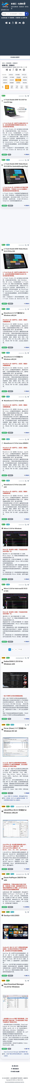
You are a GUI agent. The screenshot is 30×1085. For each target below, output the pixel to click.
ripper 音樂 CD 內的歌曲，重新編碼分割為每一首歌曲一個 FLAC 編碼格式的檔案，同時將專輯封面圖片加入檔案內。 (16, 798)
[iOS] (16, 23)
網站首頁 (16, 1066)
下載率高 (17, 87)
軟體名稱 (27, 87)
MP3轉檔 (12, 77)
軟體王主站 (5, 10)
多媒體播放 (26, 907)
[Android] (20, 23)
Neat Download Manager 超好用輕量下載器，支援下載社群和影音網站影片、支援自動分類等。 (16, 1054)
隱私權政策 (16, 1068)
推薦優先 (12, 87)
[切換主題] (25, 3)
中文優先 (22, 87)
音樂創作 (18, 80)
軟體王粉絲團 (15, 1071)
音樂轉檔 (18, 82)
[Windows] (6, 23)
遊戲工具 (27, 975)
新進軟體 (12, 17)
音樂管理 (5, 82)
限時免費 (5, 17)
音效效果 (12, 80)
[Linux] (13, 23)
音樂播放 (25, 80)
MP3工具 (24, 74)
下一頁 (20, 649)
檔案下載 (27, 1048)
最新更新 (18, 17)
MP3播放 (5, 77)
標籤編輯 (19, 77)
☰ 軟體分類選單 (15, 57)
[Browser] (23, 23)
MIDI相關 (17, 74)
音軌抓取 (25, 82)
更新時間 (7, 87)
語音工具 (25, 77)
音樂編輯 (12, 82)
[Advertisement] (15, 39)
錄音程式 (5, 80)
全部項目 (11, 74)
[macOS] (9, 23)
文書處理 (27, 869)
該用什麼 (25, 17)
